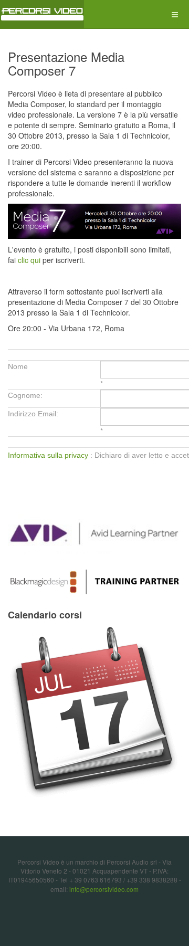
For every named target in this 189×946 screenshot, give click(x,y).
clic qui (29, 260)
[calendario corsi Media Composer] (94, 712)
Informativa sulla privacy (48, 455)
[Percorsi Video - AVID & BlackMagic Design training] (42, 14)
